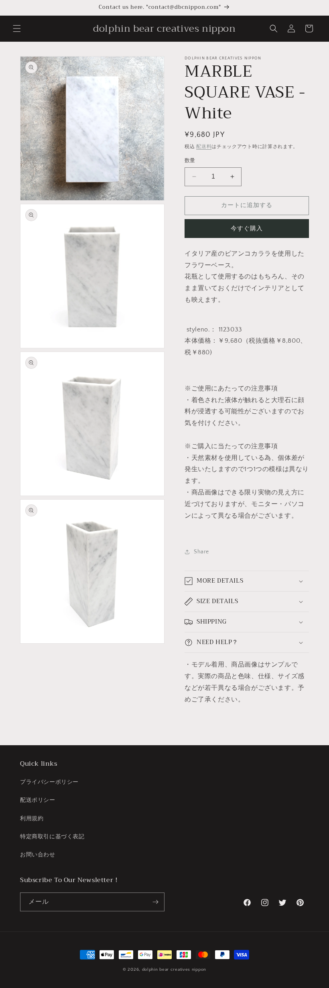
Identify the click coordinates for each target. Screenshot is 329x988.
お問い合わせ (37, 855)
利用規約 (31, 818)
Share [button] (201, 552)
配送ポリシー (37, 800)
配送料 (203, 146)
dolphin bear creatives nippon (174, 969)
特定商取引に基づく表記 (52, 836)
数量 (190, 160)
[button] (17, 28)
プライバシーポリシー (49, 782)
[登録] (155, 901)
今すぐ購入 (247, 228)
